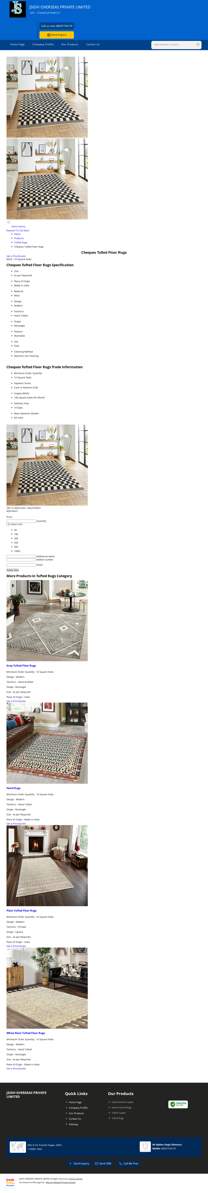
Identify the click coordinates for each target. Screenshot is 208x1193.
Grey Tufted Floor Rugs (21, 665)
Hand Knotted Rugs (121, 1107)
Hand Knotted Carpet (122, 1102)
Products (19, 238)
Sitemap (73, 1124)
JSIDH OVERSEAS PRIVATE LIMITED (60, 9)
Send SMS (105, 1163)
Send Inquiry (58, 35)
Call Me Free (131, 1163)
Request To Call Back (17, 230)
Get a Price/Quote (16, 256)
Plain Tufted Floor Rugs (21, 910)
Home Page (17, 44)
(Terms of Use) (75, 1178)
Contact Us (93, 44)
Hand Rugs (13, 788)
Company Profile (43, 44)
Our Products (69, 44)
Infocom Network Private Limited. (61, 1182)
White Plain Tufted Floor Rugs (25, 1033)
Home (17, 234)
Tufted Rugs (20, 242)
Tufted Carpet (119, 1112)
